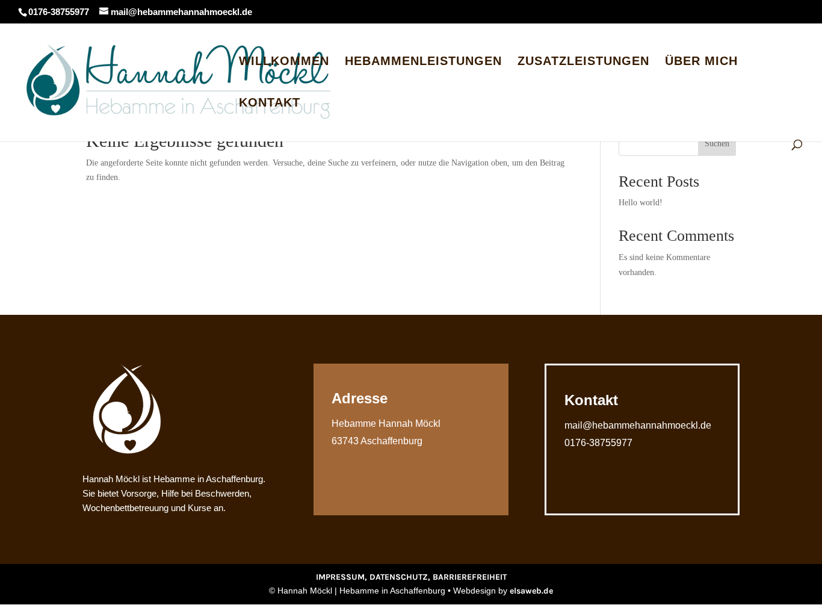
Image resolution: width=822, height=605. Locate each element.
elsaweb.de (531, 591)
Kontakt (269, 103)
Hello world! (641, 202)
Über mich (701, 62)
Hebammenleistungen (423, 62)
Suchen (717, 143)
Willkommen (284, 62)
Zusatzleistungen (583, 62)
